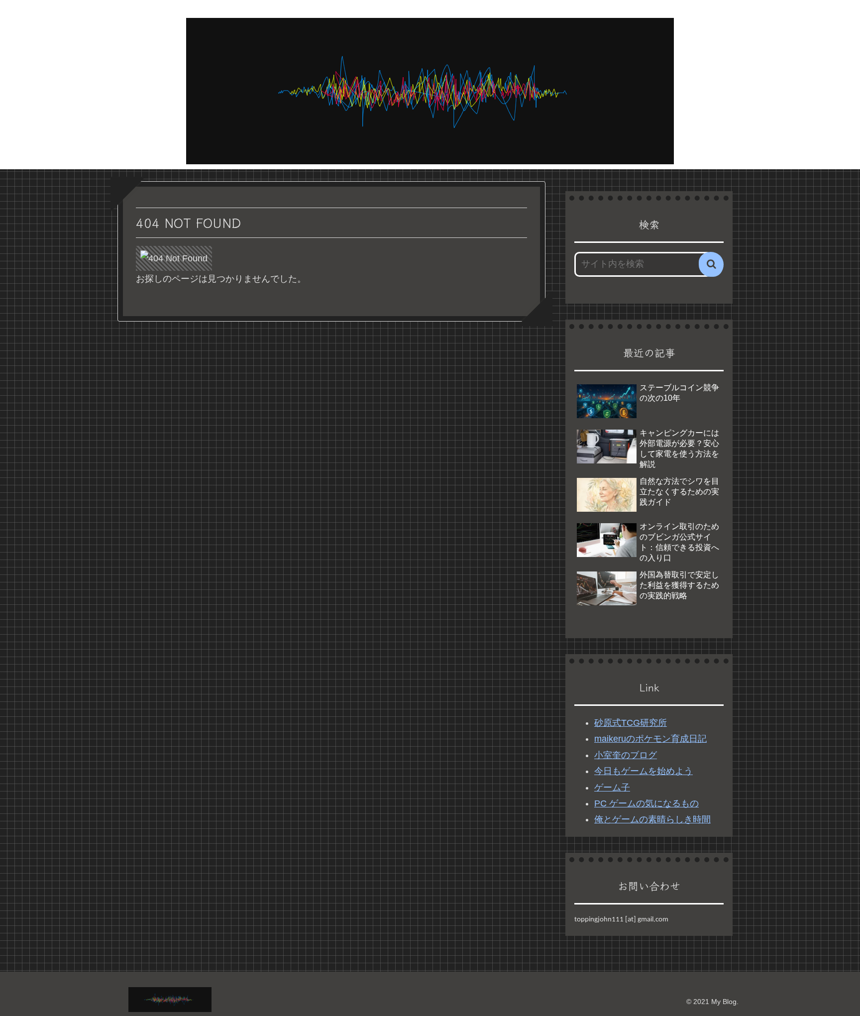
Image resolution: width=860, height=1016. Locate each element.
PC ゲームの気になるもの (646, 803)
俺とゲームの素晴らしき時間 (652, 819)
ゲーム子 (612, 787)
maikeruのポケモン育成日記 (650, 739)
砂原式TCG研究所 (630, 723)
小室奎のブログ (625, 755)
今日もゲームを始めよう (643, 771)
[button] (711, 264)
